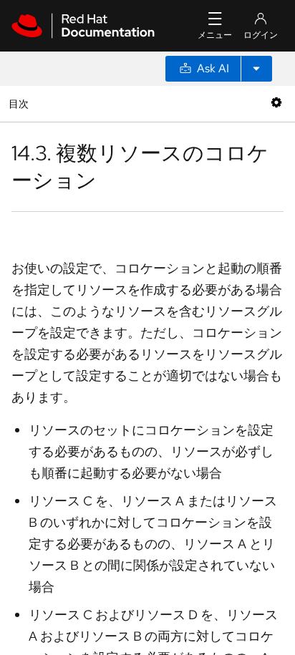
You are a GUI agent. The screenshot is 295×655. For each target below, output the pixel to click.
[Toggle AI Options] (256, 69)
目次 (20, 103)
